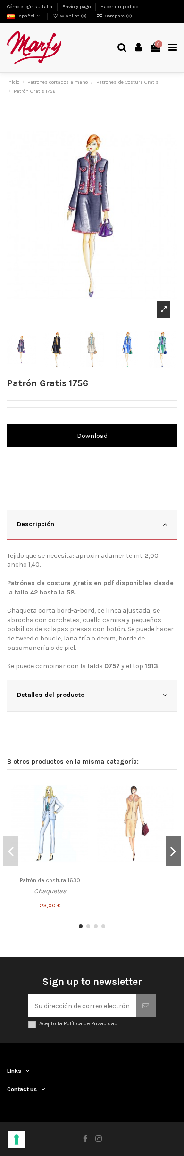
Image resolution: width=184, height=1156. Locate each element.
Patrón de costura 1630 (50, 880)
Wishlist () (73, 16)
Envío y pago (77, 6)
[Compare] (81, 804)
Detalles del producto (50, 695)
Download (92, 436)
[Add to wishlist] (81, 788)
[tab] (92, 525)
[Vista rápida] (81, 820)
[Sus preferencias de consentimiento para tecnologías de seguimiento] (16, 1139)
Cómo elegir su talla (30, 6)
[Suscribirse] (146, 1005)
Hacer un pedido (119, 6)
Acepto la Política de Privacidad (78, 1024)
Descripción (35, 524)
